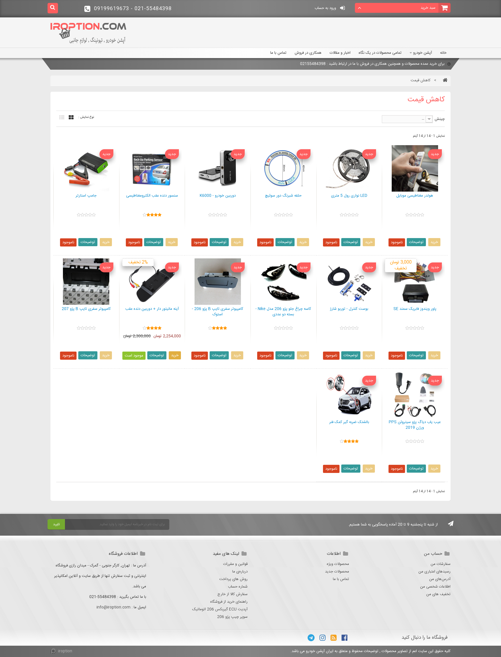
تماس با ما (278, 53)
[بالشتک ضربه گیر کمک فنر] (349, 395)
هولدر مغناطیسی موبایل (414, 196)
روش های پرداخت (233, 579)
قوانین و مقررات (235, 564)
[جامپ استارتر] (86, 168)
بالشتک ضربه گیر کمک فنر (349, 422)
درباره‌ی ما (240, 571)
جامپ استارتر (86, 196)
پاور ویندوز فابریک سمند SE (414, 309)
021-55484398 (133, 9)
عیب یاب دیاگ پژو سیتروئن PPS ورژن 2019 (415, 425)
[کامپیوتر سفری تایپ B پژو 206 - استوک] (218, 281)
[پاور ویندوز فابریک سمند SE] (415, 281)
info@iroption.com (113, 607)
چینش (440, 119)
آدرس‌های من (440, 579)
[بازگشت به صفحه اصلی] (444, 80)
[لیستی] (60, 117)
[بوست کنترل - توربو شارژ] (349, 281)
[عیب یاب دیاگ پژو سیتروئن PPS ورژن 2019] (415, 395)
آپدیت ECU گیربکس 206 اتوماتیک (220, 609)
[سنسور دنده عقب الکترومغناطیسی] (152, 168)
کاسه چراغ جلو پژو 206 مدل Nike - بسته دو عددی (283, 312)
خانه (443, 53)
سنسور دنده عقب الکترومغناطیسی (152, 196)
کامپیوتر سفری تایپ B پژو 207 (86, 309)
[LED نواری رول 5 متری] (349, 168)
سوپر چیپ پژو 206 (232, 617)
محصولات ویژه (338, 564)
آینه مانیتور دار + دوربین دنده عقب (152, 309)
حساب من (433, 553)
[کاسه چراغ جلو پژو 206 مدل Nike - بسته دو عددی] (283, 281)
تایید (56, 524)
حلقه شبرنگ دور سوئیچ (283, 196)
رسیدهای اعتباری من (434, 571)
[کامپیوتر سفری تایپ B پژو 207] (86, 281)
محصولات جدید (337, 571)
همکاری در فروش (308, 53)
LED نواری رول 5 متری (349, 196)
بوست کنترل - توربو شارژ (349, 309)
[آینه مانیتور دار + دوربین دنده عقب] (152, 281)
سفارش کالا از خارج (232, 594)
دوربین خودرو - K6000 (218, 196)
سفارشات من (441, 564)
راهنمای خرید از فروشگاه (229, 602)
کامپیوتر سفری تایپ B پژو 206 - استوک (217, 312)
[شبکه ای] (70, 117)
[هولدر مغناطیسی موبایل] (415, 168)
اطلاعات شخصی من (435, 587)
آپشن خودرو (422, 53)
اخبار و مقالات (340, 53)
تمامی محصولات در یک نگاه (380, 53)
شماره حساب (238, 587)
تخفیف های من (438, 594)
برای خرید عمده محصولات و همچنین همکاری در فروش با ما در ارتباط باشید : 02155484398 (372, 64)
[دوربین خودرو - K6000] (218, 168)
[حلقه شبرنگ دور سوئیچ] (283, 168)
